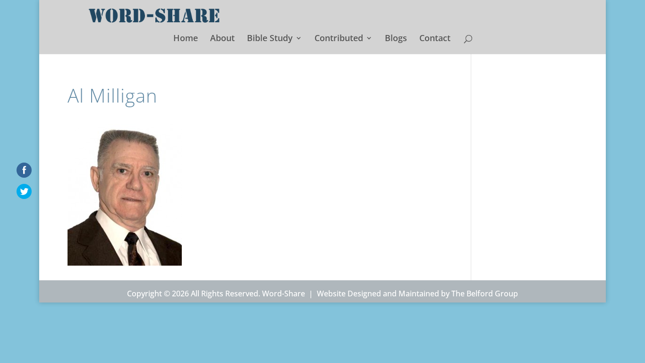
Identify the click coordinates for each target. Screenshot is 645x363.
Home (185, 39)
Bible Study (270, 39)
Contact (434, 39)
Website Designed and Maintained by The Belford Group (417, 293)
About (222, 39)
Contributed (338, 39)
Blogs (396, 39)
